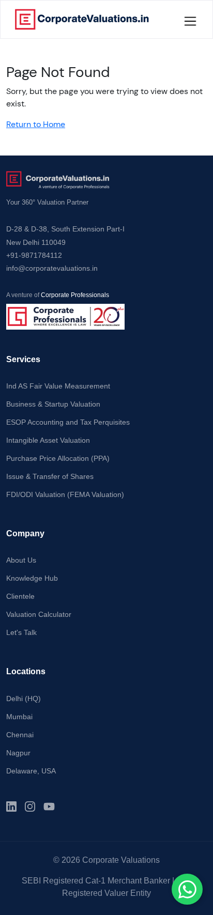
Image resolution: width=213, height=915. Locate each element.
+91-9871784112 (34, 255)
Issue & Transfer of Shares (50, 476)
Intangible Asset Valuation (48, 440)
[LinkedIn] (11, 806)
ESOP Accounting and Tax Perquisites (68, 422)
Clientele (20, 596)
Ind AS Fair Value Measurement (58, 386)
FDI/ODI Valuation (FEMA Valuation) (65, 494)
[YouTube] (49, 806)
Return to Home (35, 124)
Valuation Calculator (38, 614)
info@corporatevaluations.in (52, 268)
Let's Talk (21, 632)
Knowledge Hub (32, 578)
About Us (21, 560)
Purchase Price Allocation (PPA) (58, 458)
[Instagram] (30, 806)
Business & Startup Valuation (53, 404)
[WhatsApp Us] (187, 889)
